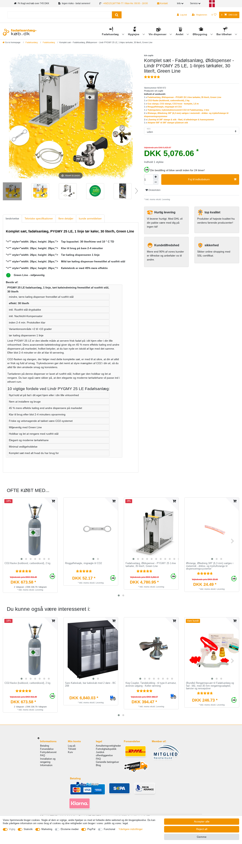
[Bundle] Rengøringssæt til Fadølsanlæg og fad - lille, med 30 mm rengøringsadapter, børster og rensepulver (210, 686)
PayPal (91, 829)
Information (46, 765)
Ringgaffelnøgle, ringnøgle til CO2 (164, 107)
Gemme (201, 836)
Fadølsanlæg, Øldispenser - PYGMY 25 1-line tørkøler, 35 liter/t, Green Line (184, 97)
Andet (180, 34)
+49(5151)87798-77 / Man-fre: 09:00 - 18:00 (125, 3)
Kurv (70, 752)
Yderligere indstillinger (131, 829)
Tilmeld (72, 749)
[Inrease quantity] (155, 177)
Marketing (46, 829)
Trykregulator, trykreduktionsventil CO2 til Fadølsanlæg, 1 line (178, 110)
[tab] (12, 218)
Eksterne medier (70, 829)
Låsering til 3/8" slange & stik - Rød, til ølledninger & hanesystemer (180, 119)
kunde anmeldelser (90, 218)
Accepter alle (201, 821)
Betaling (44, 745)
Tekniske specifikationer (39, 218)
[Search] (117, 14)
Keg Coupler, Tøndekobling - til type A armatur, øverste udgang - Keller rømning (151, 684)
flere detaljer (65, 218)
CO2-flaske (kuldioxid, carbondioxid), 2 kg (168, 100)
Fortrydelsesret (48, 752)
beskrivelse (12, 218)
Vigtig (12, 829)
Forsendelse (47, 749)
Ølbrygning (200, 34)
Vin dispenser (158, 34)
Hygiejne (134, 34)
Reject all (201, 829)
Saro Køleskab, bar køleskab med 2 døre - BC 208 (90, 684)
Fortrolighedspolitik (106, 749)
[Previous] (10, 116)
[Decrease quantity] (155, 182)
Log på (71, 745)
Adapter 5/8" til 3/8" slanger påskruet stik (167, 122)
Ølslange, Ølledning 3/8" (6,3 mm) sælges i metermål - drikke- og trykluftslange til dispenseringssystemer (209, 566)
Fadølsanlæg (110, 34)
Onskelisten (154, 190)
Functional (109, 829)
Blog (98, 765)
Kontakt (163, 3)
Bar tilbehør (224, 34)
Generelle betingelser (107, 762)
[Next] (131, 116)
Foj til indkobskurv (199, 179)
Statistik (28, 829)
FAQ (42, 755)
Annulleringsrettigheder (108, 745)
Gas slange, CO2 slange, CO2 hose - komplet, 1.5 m (173, 104)
